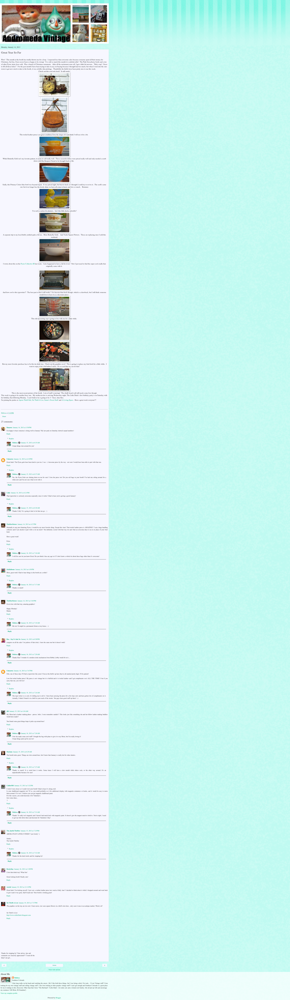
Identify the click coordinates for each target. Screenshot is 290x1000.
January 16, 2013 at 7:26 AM (30, 733)
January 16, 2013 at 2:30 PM (23, 869)
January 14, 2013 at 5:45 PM (27, 601)
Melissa (15, 442)
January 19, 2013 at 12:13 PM (21, 887)
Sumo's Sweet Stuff (51, 400)
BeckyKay (10, 869)
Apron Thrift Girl (25, 400)
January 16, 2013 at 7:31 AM (30, 812)
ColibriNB (10, 785)
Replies (11, 438)
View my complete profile (9, 993)
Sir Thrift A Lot (37, 400)
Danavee (9, 427)
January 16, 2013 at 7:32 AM (30, 853)
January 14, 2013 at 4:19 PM (23, 459)
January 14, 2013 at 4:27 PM (27, 524)
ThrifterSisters (12, 524)
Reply (8, 434)
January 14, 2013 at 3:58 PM (22, 427)
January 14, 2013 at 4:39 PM (24, 569)
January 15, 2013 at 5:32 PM (23, 785)
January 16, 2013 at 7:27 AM (30, 767)
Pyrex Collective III (28, 263)
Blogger (58, 998)
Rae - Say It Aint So (13, 639)
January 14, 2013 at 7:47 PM (23, 671)
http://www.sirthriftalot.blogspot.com (19, 915)
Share (4, 416)
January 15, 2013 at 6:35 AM (30, 443)
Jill (8, 711)
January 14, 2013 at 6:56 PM (30, 639)
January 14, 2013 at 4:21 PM (20, 493)
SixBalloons (11, 569)
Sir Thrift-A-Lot (12, 903)
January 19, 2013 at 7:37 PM (28, 903)
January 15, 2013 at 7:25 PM (30, 831)
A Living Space (67, 400)
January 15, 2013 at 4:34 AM (18, 711)
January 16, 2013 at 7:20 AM (30, 654)
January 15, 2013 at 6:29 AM (22, 752)
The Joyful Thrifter (13, 831)
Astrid (9, 887)
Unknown (10, 459)
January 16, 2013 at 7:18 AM (30, 623)
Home (54, 965)
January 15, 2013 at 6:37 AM (30, 474)
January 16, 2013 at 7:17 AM (30, 584)
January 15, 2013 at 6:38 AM (30, 508)
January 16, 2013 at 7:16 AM (30, 553)
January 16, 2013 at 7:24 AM (30, 693)
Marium (9, 752)
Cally (8, 493)
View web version (54, 970)
